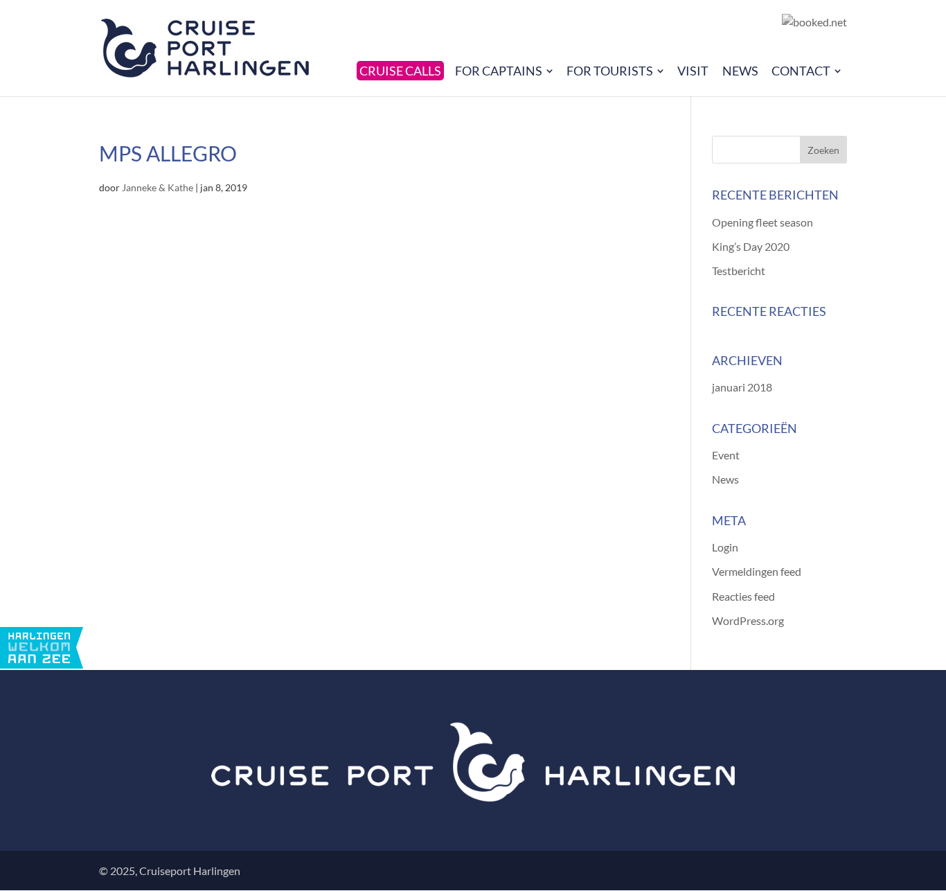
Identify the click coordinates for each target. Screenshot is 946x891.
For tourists (609, 70)
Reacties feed (743, 596)
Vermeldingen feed (756, 571)
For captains (498, 70)
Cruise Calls (400, 70)
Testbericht (738, 270)
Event (726, 454)
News (740, 70)
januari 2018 (742, 387)
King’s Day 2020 (750, 246)
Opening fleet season (762, 222)
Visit (692, 70)
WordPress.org (748, 620)
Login (725, 547)
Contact (800, 70)
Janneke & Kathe (157, 187)
